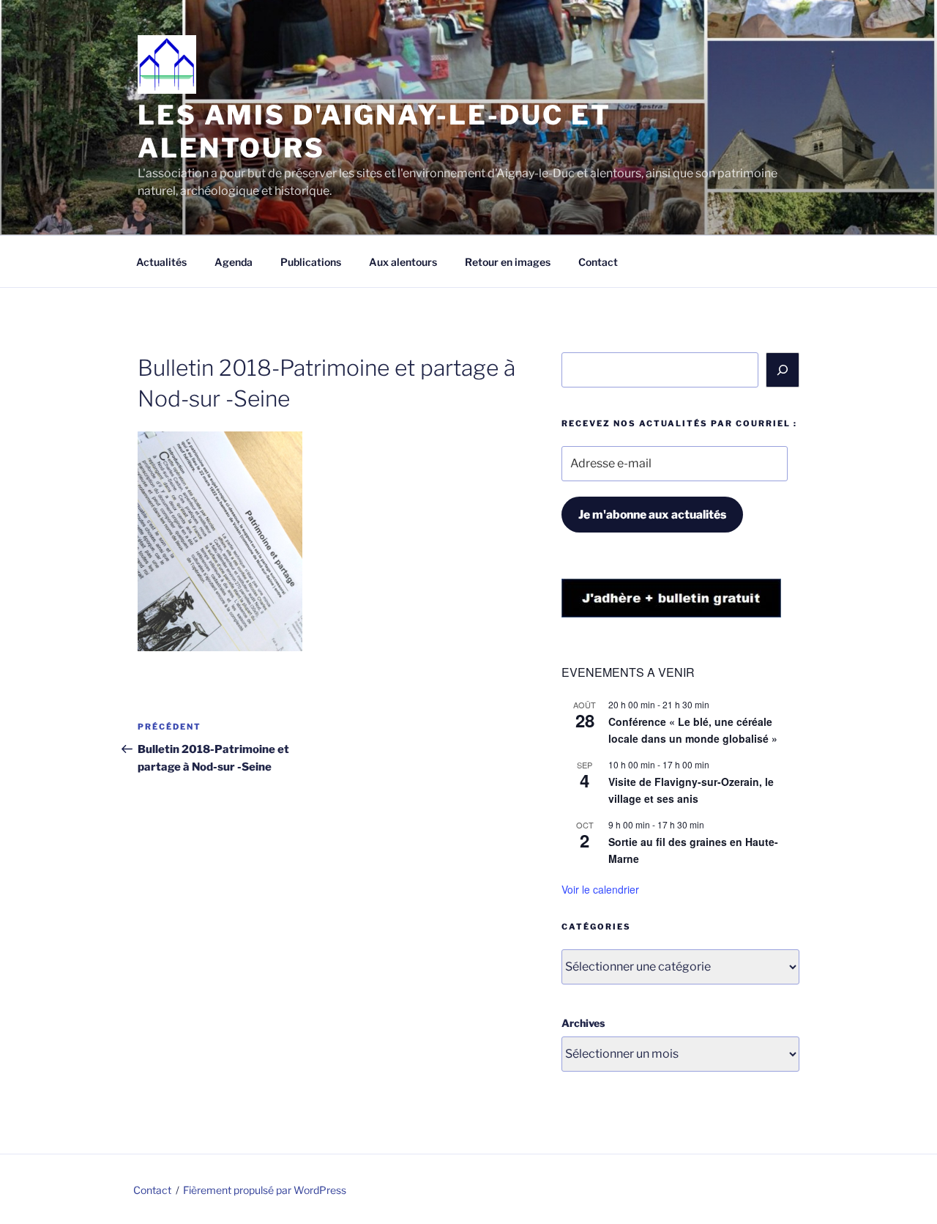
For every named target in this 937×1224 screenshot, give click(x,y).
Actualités (161, 262)
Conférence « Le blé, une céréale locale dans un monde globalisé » (692, 730)
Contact (598, 262)
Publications (310, 262)
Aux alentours (403, 262)
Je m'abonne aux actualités (652, 515)
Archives (583, 1023)
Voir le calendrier (600, 889)
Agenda (233, 262)
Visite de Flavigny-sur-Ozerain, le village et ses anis (691, 790)
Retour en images (507, 262)
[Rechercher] (782, 369)
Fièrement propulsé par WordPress (264, 1190)
